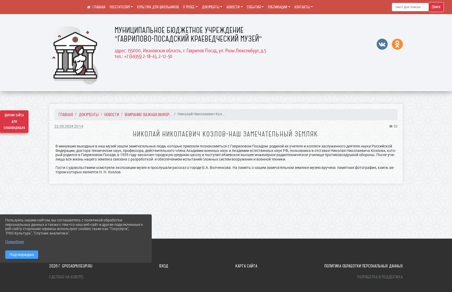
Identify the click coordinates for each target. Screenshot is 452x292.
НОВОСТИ (233, 7)
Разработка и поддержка (380, 276)
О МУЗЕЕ (189, 7)
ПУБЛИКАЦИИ (277, 7)
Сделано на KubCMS (66, 276)
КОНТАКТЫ (302, 7)
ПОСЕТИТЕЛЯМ (120, 7)
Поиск (436, 7)
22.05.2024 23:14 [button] (68, 126)
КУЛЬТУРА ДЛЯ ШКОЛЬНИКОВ (158, 7)
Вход (163, 265)
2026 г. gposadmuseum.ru (70, 265)
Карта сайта (246, 265)
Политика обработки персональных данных (363, 265)
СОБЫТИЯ (254, 7)
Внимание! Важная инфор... (148, 114)
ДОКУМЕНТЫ (210, 7)
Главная (66, 114)
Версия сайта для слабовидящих (14, 121)
